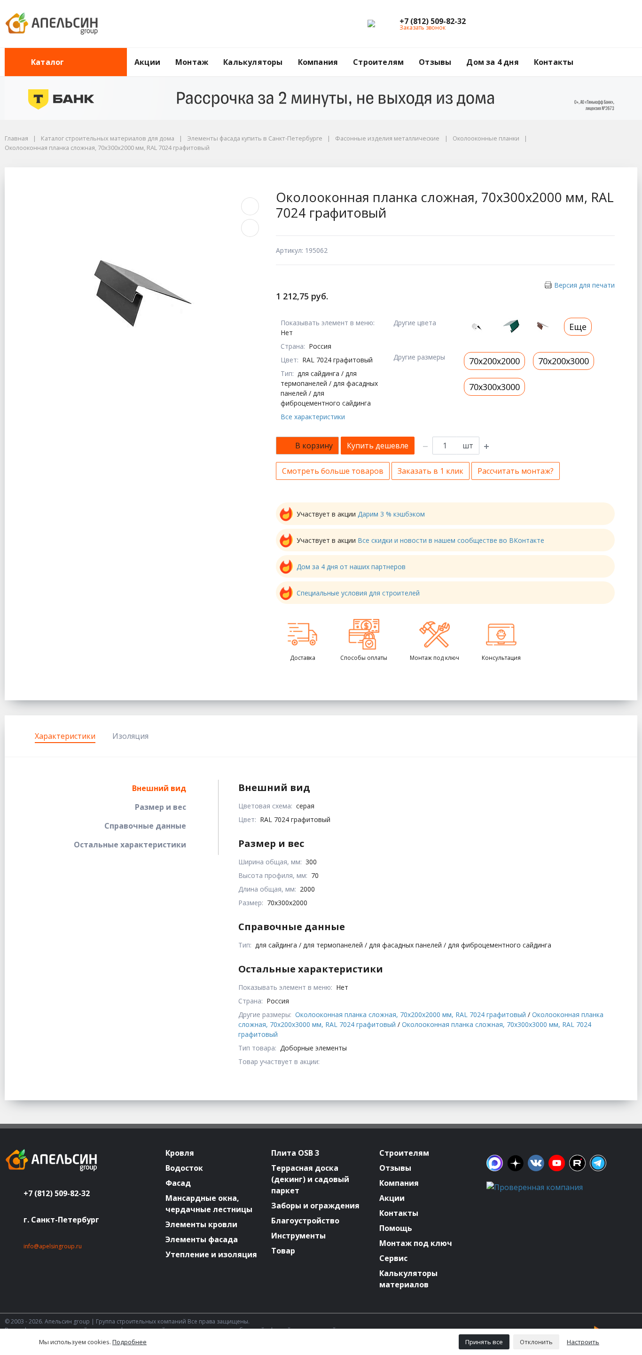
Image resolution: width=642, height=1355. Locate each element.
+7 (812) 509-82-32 (56, 1193)
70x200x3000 (563, 361)
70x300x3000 (494, 386)
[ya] (515, 1163)
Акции (147, 62)
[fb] (494, 1163)
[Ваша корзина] (622, 24)
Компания (318, 62)
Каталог (47, 62)
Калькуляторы (252, 62)
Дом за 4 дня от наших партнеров (351, 566)
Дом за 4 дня (492, 62)
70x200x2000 (494, 361)
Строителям (378, 62)
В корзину (314, 445)
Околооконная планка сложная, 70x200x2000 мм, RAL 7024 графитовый (410, 1014)
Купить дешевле (377, 445)
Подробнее (129, 1342)
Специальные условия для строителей (358, 592)
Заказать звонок (422, 27)
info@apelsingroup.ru (52, 1246)
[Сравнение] (600, 24)
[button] (432, 21)
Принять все (484, 1342)
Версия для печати (584, 285)
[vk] (536, 1163)
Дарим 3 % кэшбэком (391, 513)
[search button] (633, 53)
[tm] (598, 1163)
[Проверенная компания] (534, 1187)
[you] (556, 1163)
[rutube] (577, 1163)
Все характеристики (313, 416)
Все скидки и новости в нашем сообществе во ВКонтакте (451, 540)
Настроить (583, 1342)
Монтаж (191, 62)
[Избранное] (578, 24)
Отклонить (536, 1342)
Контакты (554, 62)
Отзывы (435, 62)
